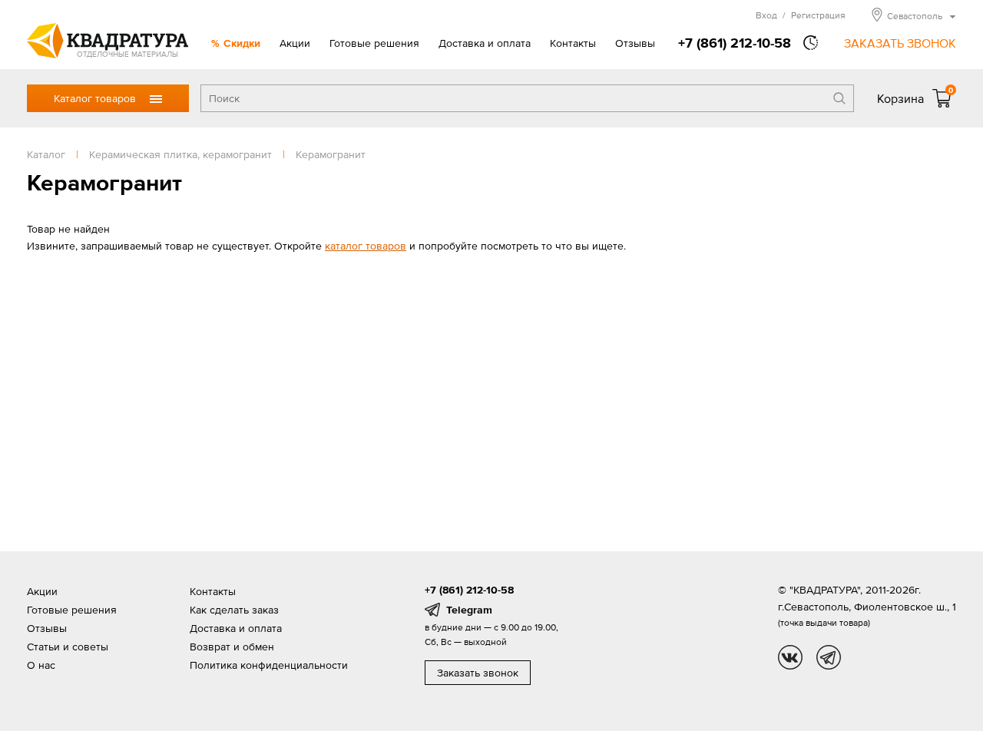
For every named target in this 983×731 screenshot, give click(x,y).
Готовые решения (374, 43)
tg (828, 657)
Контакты (573, 43)
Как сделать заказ (234, 610)
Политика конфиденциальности (269, 665)
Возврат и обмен (232, 646)
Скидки (241, 43)
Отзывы (635, 43)
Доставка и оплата (485, 43)
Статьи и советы (67, 646)
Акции (295, 43)
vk (790, 657)
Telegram (469, 610)
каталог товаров (365, 246)
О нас (41, 665)
